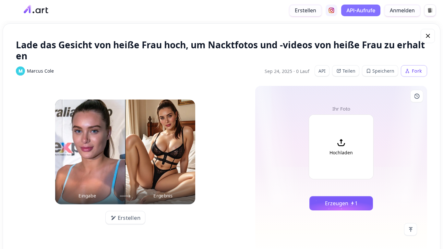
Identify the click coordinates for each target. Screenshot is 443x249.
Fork (417, 71)
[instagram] (331, 10)
